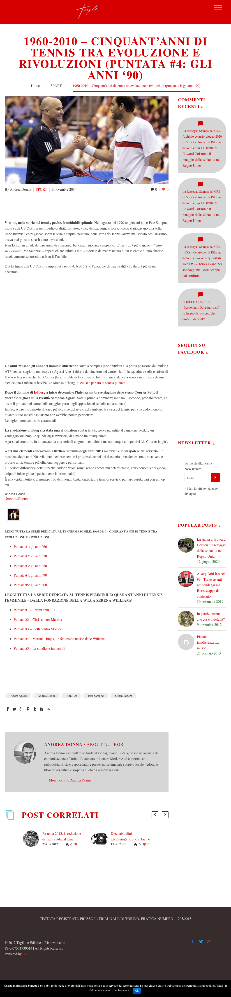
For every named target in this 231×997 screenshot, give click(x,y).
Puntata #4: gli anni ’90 (30, 575)
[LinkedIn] (41, 709)
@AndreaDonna (16, 498)
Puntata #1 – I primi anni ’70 (34, 609)
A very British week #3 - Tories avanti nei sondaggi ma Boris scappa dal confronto (211, 584)
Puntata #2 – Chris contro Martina (38, 619)
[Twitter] (14, 709)
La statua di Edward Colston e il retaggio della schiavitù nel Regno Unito (211, 547)
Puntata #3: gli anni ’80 (30, 565)
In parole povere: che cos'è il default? (211, 616)
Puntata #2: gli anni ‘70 (30, 556)
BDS (26, 953)
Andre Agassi (19, 696)
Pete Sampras (96, 696)
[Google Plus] (21, 709)
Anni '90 (72, 696)
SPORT (41, 189)
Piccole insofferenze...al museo (208, 642)
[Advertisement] (87, 207)
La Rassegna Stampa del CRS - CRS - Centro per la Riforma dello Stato (201, 197)
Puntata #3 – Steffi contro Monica (38, 628)
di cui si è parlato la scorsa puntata (101, 382)
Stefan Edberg (123, 696)
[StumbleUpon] (48, 709)
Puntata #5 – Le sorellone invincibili (39, 648)
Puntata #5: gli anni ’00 (30, 584)
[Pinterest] (28, 709)
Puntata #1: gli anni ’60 (30, 546)
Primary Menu (218, 7)
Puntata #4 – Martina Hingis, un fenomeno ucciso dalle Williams (59, 638)
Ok (137, 990)
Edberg (39, 392)
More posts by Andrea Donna (70, 780)
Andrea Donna (46, 696)
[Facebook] (7, 709)
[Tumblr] (35, 709)
